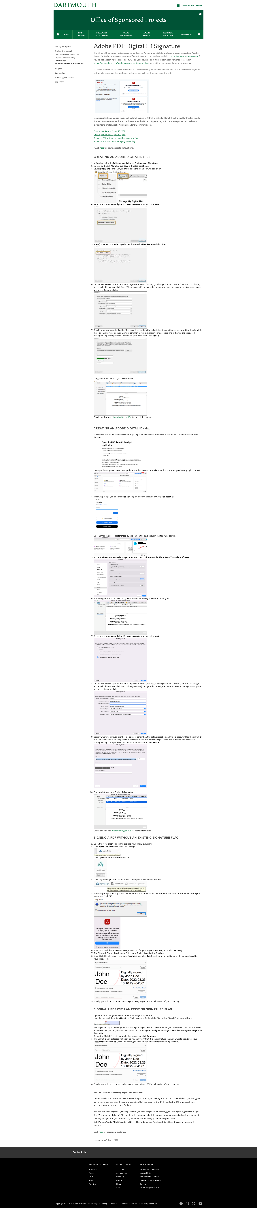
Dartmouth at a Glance (149, 1169)
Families (92, 1184)
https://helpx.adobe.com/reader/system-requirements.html (122, 63)
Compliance (187, 34)
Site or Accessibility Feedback (144, 1203)
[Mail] (200, 14)
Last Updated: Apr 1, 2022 (106, 1140)
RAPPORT (59, 82)
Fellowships (61, 60)
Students (93, 1169)
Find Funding (80, 34)
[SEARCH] (199, 34)
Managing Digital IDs (121, 417)
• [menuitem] (99, 1203)
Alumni (92, 1180)
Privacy (104, 1203)
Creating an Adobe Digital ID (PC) (109, 131)
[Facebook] (181, 1203)
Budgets (58, 68)
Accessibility (145, 1173)
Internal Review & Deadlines (68, 54)
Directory (120, 1176)
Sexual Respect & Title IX (151, 1187)
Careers (143, 1184)
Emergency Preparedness (150, 1180)
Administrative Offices (149, 1176)
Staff (91, 1176)
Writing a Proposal (63, 46)
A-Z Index (120, 1169)
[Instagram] (187, 1203)
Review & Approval (63, 51)
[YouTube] (200, 1203)
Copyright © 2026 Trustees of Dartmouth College (76, 1203)
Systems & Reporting (167, 34)
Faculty (92, 1173)
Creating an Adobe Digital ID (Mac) (110, 134)
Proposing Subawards (64, 77)
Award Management (126, 34)
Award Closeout (147, 34)
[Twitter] (193, 1203)
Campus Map (122, 1173)
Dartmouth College (75, 5)
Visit (118, 1187)
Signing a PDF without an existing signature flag (116, 138)
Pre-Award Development (101, 34)
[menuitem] (200, 13)
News (118, 1184)
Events (119, 1180)
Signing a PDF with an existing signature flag (114, 141)
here (102, 147)
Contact (124, 1203)
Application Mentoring (65, 57)
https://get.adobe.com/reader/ (184, 56)
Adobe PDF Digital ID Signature (69, 63)
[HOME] (58, 34)
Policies (114, 1203)
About (67, 34)
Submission (60, 73)
